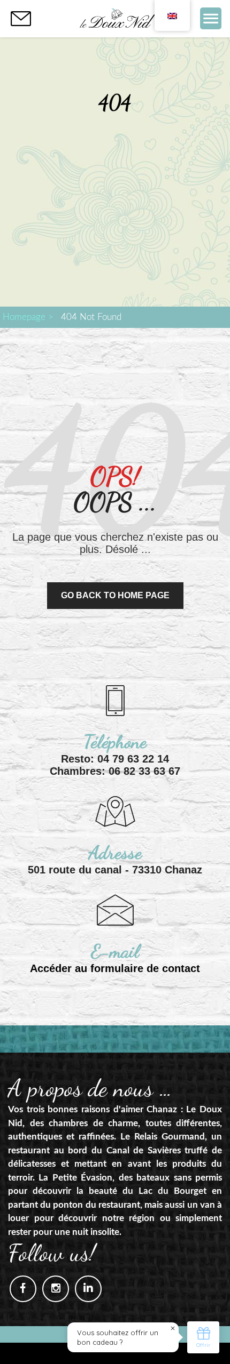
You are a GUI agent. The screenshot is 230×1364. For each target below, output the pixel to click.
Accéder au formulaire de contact (115, 968)
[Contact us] (20, 19)
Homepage (24, 317)
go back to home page (115, 595)
